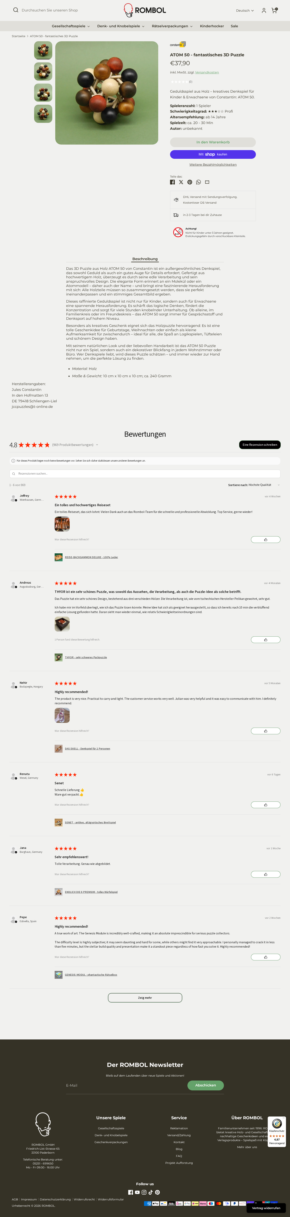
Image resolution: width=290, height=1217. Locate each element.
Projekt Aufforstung (179, 1163)
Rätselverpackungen (170, 26)
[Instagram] (144, 1192)
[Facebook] (130, 1192)
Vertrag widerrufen (266, 1208)
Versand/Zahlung (179, 1135)
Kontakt (179, 1142)
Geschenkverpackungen (111, 1142)
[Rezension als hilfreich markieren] (265, 539)
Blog (179, 1149)
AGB (15, 1199)
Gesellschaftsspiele (69, 26)
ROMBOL (48, 1205)
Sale (234, 26)
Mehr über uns (247, 1147)
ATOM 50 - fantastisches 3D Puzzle (54, 36)
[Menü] (283, 1118)
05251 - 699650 (43, 1163)
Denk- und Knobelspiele (119, 26)
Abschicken (205, 1085)
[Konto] (264, 10)
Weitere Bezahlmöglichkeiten (213, 164)
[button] (97, 444)
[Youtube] (137, 1192)
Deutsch (243, 10)
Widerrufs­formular (111, 1199)
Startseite (18, 36)
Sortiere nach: (238, 485)
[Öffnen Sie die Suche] (16, 10)
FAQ (179, 1156)
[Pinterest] (157, 1192)
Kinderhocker (212, 26)
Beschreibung (145, 259)
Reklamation (179, 1128)
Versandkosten (207, 72)
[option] (106, 94)
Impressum (29, 1199)
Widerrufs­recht (84, 1199)
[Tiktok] (150, 1192)
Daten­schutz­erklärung (55, 1199)
